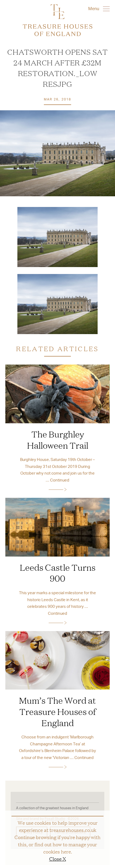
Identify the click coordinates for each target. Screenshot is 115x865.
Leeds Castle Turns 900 (57, 573)
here (66, 851)
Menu (94, 8)
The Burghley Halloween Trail (57, 439)
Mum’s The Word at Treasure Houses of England (57, 711)
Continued (59, 480)
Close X (57, 858)
